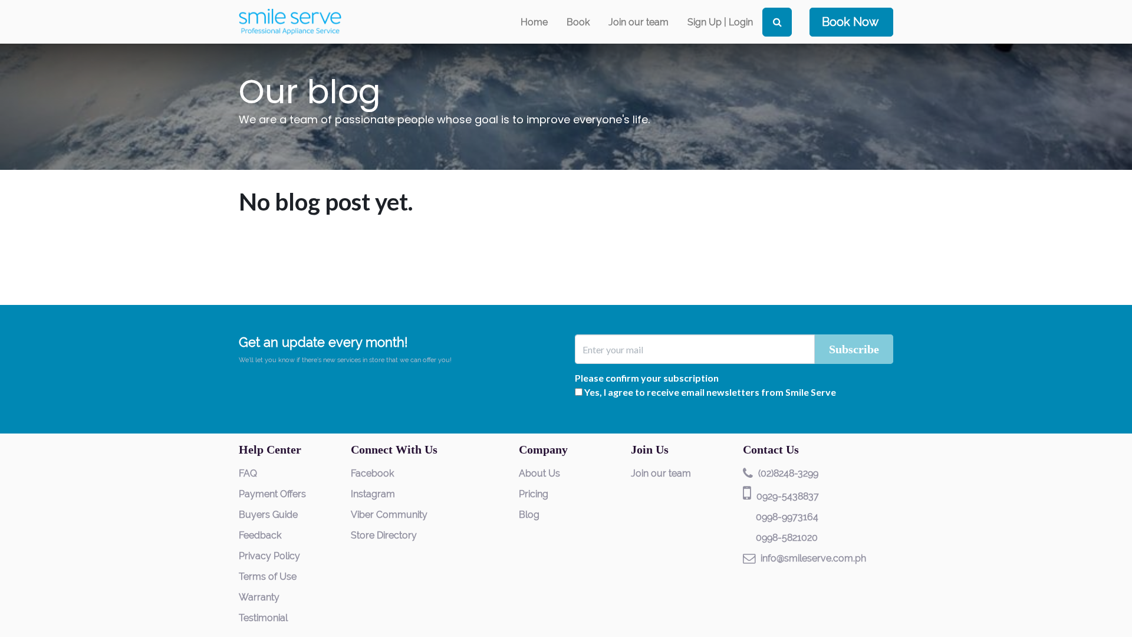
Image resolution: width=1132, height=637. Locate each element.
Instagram (373, 494)
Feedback (260, 535)
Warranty (259, 597)
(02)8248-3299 (788, 473)
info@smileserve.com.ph (813, 558)
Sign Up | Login (720, 22)
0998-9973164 (787, 517)
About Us (539, 473)
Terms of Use (268, 576)
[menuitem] (534, 22)
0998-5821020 (787, 537)
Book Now (850, 22)
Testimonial (263, 617)
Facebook (372, 473)
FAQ (248, 473)
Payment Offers (272, 494)
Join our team (661, 473)
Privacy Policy (269, 556)
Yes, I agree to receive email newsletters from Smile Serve (710, 392)
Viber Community (389, 514)
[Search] (777, 22)
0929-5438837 (787, 496)
